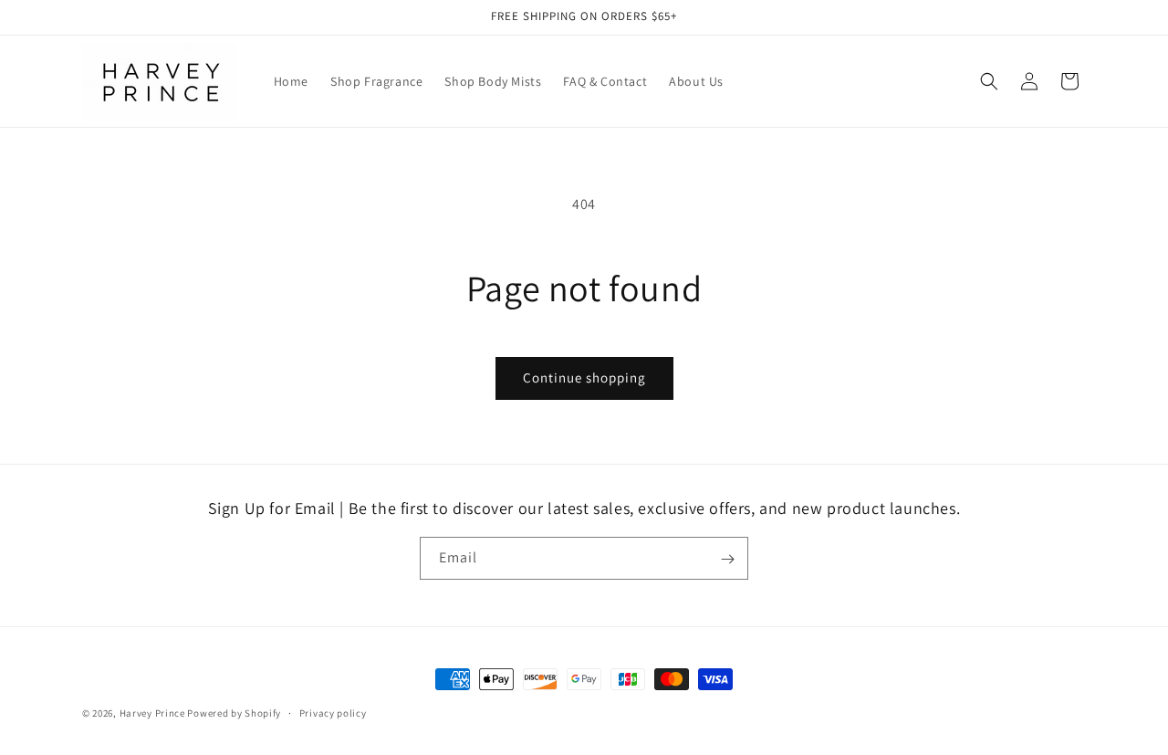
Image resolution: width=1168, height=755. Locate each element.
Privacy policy (333, 712)
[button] (989, 81)
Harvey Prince (152, 713)
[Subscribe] (727, 559)
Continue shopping (584, 377)
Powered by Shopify (234, 713)
